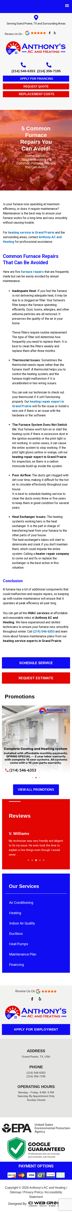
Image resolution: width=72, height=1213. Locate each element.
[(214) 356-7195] (48, 64)
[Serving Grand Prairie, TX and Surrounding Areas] (36, 17)
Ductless (16, 934)
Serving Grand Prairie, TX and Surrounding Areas (36, 23)
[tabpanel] (36, 841)
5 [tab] (44, 860)
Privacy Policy (33, 1192)
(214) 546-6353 (23, 71)
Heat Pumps (18, 944)
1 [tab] (28, 860)
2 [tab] (32, 860)
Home (30, 156)
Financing (16, 965)
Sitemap (15, 1192)
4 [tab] (40, 860)
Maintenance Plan (22, 954)
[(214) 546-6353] (23, 64)
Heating (15, 913)
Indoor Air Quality (22, 923)
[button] (67, 5)
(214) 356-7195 (49, 71)
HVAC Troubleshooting (34, 158)
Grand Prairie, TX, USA (36, 1056)
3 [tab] (36, 860)
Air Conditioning (21, 903)
